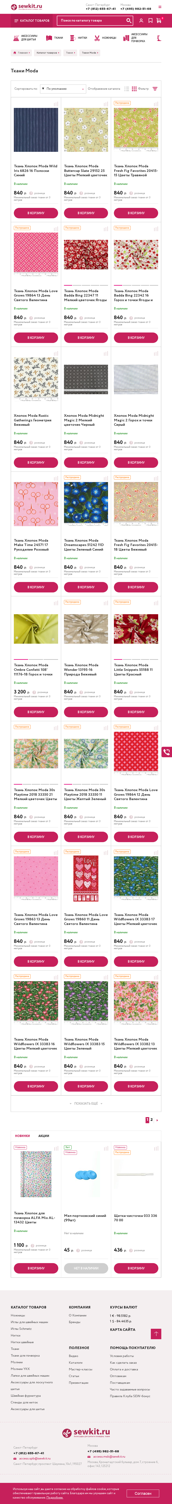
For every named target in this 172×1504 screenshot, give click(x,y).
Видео (73, 1356)
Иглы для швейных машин (29, 1322)
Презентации (78, 1382)
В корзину (35, 213)
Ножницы (18, 1315)
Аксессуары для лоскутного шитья (32, 1385)
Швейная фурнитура (26, 1395)
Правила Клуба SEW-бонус (130, 1396)
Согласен (143, 1493)
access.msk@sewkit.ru (109, 1456)
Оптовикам (118, 1376)
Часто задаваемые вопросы (130, 1389)
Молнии (17, 1362)
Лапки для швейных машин (30, 1375)
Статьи (74, 1376)
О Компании (77, 1315)
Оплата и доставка (124, 1369)
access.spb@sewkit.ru (34, 1458)
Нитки (15, 1335)
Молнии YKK (20, 1369)
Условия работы (122, 1356)
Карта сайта (122, 1330)
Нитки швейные (22, 1342)
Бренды (74, 1322)
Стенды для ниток (24, 1402)
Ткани (15, 1349)
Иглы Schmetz (21, 1328)
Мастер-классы (80, 1369)
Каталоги (75, 1362)
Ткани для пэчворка (25, 1355)
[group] (86, 255)
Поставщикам (120, 1382)
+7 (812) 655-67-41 (101, 9)
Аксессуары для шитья (27, 1409)
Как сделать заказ (123, 1362)
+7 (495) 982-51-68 (135, 9)
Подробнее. (54, 1498)
